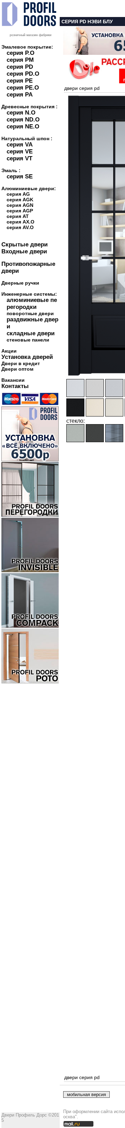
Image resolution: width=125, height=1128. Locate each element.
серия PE (20, 80)
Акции (9, 351)
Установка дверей (27, 357)
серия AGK (20, 199)
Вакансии (13, 380)
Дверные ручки (20, 283)
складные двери (31, 333)
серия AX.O (20, 222)
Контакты (15, 386)
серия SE (20, 176)
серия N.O (21, 112)
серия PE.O (23, 87)
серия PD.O (23, 73)
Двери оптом (17, 369)
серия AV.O (20, 227)
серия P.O (20, 53)
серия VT (19, 158)
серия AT (18, 216)
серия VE (20, 151)
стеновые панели (28, 340)
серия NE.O (23, 126)
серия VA (20, 144)
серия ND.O (23, 119)
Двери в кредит (20, 363)
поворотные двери (30, 313)
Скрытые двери (24, 244)
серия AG (18, 194)
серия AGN (20, 205)
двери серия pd (82, 88)
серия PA (20, 94)
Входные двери (24, 251)
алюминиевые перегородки (32, 303)
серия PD (20, 67)
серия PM (20, 60)
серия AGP (20, 210)
